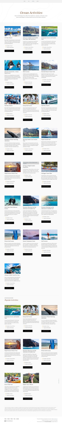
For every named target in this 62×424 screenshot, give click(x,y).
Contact (8, 418)
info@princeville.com (54, 418)
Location (17, 418)
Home (5, 418)
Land (24, 1)
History (12, 418)
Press (14, 418)
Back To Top (58, 381)
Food (37, 1)
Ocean (33, 1)
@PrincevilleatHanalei (9, 420)
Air (28, 1)
